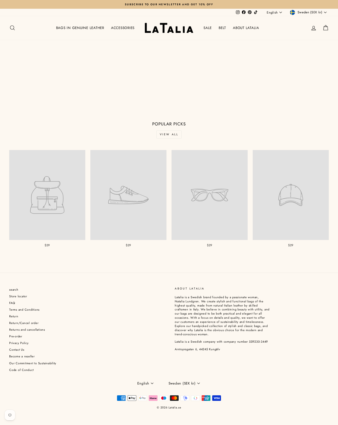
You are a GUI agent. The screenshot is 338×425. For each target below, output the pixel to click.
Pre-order (15, 336)
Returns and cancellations (27, 329)
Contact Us (16, 349)
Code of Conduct (21, 370)
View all (169, 134)
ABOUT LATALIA (246, 27)
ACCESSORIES (123, 27)
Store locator (18, 296)
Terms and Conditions (24, 309)
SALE (207, 27)
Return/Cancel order (23, 323)
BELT (222, 27)
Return (13, 316)
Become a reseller (22, 356)
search (13, 289)
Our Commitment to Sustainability (32, 363)
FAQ (12, 303)
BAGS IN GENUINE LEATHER (80, 27)
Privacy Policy (19, 343)
